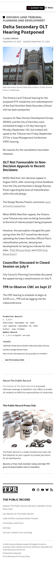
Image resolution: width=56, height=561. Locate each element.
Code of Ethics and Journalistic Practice (20, 518)
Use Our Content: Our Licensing (17, 532)
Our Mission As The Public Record (18, 513)
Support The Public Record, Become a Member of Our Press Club (27, 507)
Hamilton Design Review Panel (15, 350)
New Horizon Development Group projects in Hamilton (25, 353)
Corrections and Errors (13, 523)
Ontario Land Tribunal (24, 17)
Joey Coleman (12, 38)
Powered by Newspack (12, 553)
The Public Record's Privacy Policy (16, 556)
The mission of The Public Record (18, 386)
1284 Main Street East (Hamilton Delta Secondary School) (26, 346)
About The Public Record (17, 380)
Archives (7, 528)
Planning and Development (24, 20)
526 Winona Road (20, 250)
